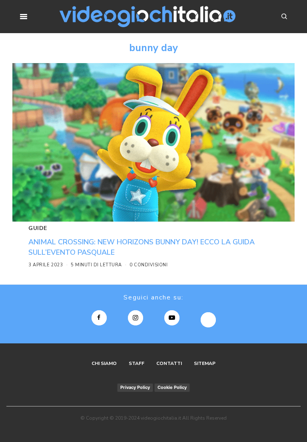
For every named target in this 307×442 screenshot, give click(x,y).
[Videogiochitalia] (148, 16)
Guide (37, 228)
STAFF (136, 363)
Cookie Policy (172, 387)
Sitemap (204, 363)
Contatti (169, 363)
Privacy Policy (135, 387)
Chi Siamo (104, 363)
